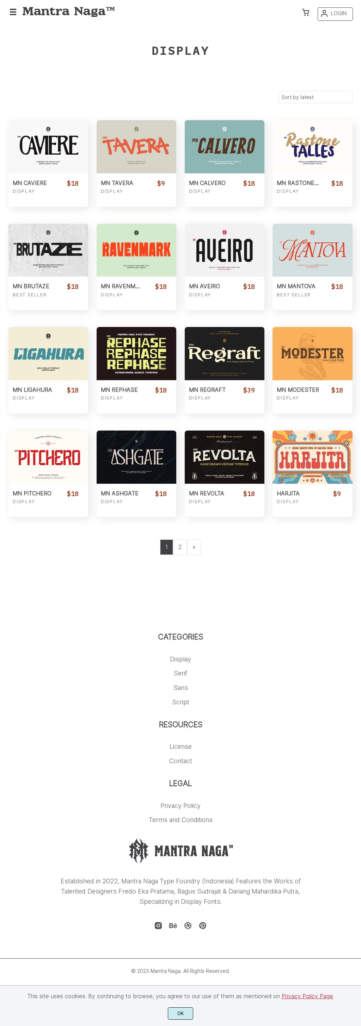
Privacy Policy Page (307, 996)
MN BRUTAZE (31, 286)
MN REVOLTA (206, 493)
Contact (180, 761)
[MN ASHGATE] (136, 457)
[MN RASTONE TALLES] (312, 146)
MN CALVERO (207, 183)
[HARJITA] (312, 457)
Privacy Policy (180, 805)
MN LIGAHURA (32, 390)
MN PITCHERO (32, 493)
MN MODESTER (298, 390)
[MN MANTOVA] (312, 250)
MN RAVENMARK (122, 286)
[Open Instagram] (158, 927)
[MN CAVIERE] (48, 146)
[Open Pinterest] (202, 927)
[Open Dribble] (188, 927)
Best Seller (30, 294)
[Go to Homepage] (69, 15)
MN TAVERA (117, 183)
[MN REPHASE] (136, 353)
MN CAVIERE (30, 183)
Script (180, 702)
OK (180, 1013)
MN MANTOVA (296, 286)
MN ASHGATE (120, 493)
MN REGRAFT (207, 390)
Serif (180, 673)
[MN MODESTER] (312, 353)
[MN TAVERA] (136, 146)
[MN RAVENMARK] (136, 250)
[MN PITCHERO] (48, 457)
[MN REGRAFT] (224, 353)
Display (24, 191)
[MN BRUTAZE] (48, 250)
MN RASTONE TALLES (298, 183)
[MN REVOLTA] (224, 457)
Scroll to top (354, 643)
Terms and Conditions (181, 819)
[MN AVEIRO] (224, 250)
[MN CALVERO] (224, 146)
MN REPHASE (119, 390)
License (181, 746)
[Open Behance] (173, 927)
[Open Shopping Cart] (305, 13)
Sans (180, 687)
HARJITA (288, 493)
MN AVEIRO (204, 286)
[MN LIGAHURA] (48, 353)
